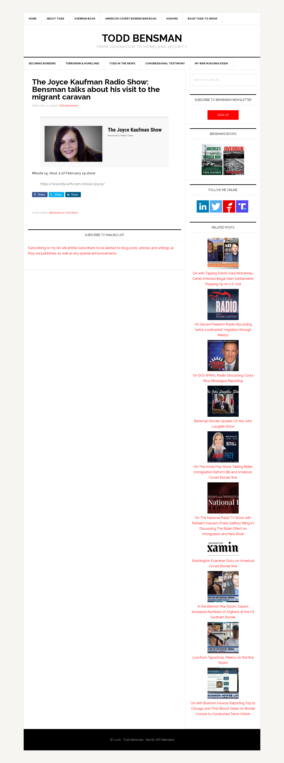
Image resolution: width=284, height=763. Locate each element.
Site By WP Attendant (160, 739)
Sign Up (223, 115)
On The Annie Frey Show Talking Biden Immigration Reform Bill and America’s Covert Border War (223, 472)
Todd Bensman (142, 38)
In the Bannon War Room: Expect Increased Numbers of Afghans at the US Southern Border (223, 611)
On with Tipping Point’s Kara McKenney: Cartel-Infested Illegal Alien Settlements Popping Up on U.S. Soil (223, 278)
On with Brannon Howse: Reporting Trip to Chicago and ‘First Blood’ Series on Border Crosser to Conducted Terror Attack (223, 708)
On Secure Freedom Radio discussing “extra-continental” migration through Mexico (223, 329)
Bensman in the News (63, 212)
